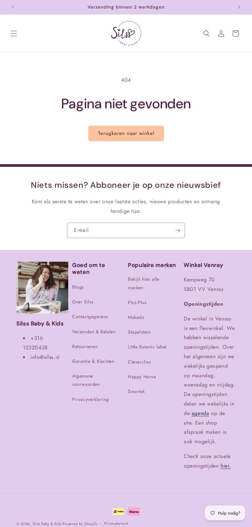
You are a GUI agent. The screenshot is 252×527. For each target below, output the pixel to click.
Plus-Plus (137, 302)
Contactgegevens (90, 316)
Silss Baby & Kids (47, 523)
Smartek (136, 391)
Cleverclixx (139, 362)
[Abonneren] (177, 230)
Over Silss (83, 301)
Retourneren (85, 346)
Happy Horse (142, 376)
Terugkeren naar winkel (126, 133)
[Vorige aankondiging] (13, 7)
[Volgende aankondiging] (239, 7)
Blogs (78, 287)
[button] (14, 33)
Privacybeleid (116, 523)
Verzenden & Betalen (94, 331)
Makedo (136, 317)
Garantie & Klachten (93, 361)
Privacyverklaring (90, 399)
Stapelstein (139, 332)
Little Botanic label (147, 346)
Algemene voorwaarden (86, 380)
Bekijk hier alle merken (143, 283)
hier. (225, 466)
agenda (200, 413)
